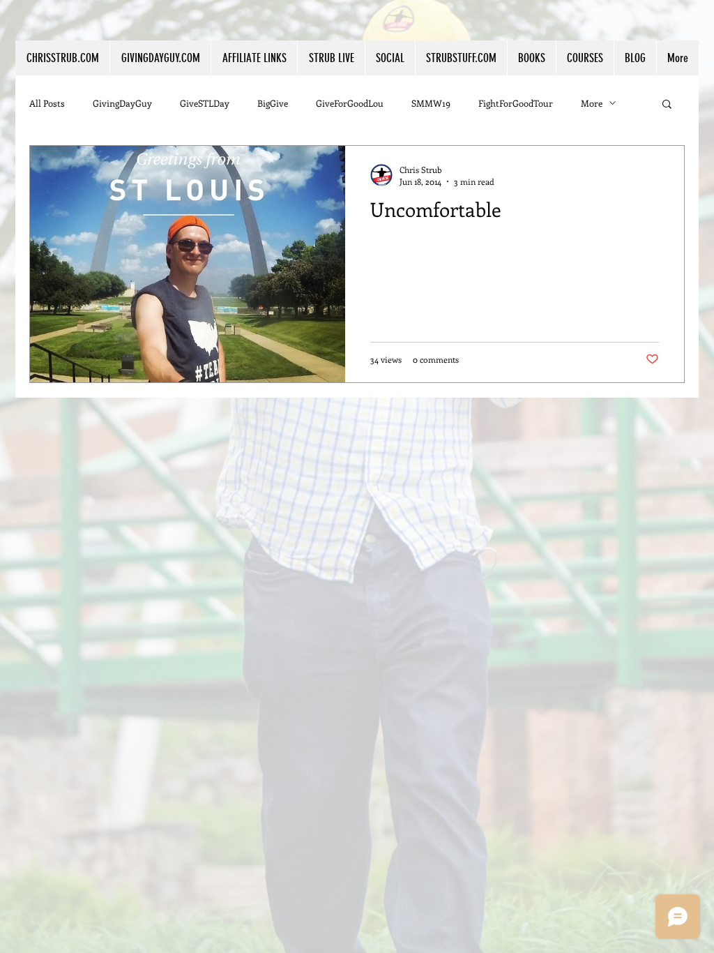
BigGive (272, 103)
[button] (254, 57)
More (591, 103)
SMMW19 (430, 103)
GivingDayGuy (122, 103)
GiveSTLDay (204, 103)
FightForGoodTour (515, 103)
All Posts (47, 103)
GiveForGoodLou (349, 103)
